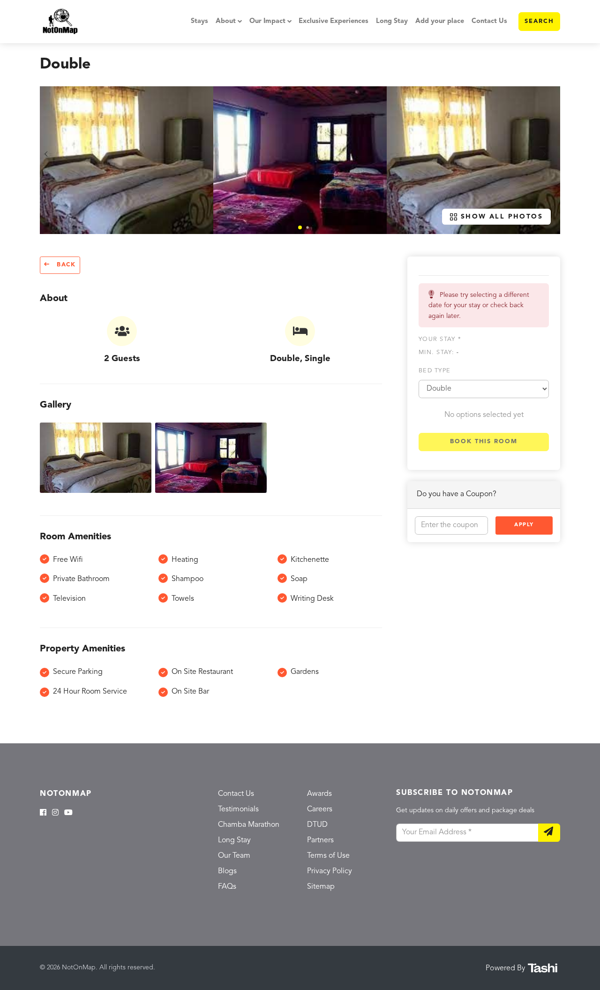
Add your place (439, 21)
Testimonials (238, 809)
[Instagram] (55, 813)
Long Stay (392, 21)
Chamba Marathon (248, 825)
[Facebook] (43, 813)
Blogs (227, 871)
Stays (199, 21)
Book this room (484, 441)
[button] (300, 227)
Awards (319, 794)
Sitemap (321, 887)
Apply (524, 525)
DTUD (317, 825)
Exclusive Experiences (333, 21)
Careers (319, 809)
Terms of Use (328, 856)
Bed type (434, 371)
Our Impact (267, 21)
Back (65, 265)
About (226, 21)
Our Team (234, 856)
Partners (320, 840)
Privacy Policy (329, 871)
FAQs (227, 887)
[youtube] (68, 813)
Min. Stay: (439, 352)
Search (539, 21)
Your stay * (440, 339)
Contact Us (489, 21)
